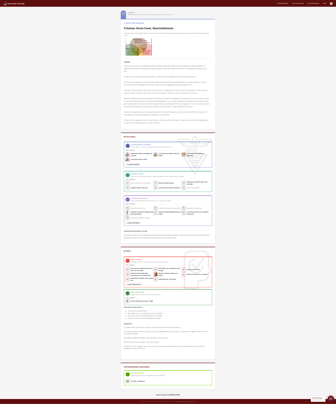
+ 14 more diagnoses (133, 164)
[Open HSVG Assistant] (331, 399)
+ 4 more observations (134, 284)
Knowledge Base (283, 3)
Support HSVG (191, 401)
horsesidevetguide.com (180, 401)
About (325, 3)
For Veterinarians (313, 3)
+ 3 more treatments (133, 223)
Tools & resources (298, 3)
